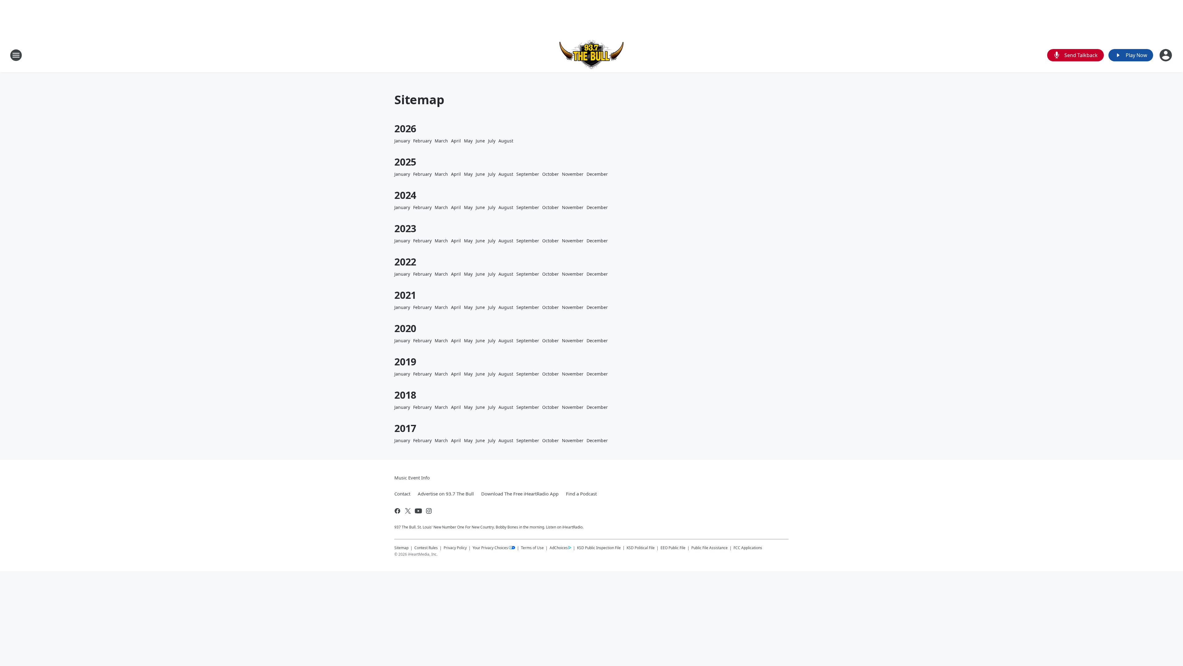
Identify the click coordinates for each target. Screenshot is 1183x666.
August (505, 141)
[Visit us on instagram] (429, 511)
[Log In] (1166, 55)
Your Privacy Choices (490, 547)
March (441, 141)
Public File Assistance (709, 547)
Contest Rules (426, 547)
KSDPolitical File (641, 547)
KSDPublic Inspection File (599, 547)
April (456, 141)
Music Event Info (412, 478)
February (422, 141)
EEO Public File (673, 547)
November (572, 174)
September (527, 174)
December (597, 174)
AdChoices (559, 547)
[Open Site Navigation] (16, 55)
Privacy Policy (455, 547)
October (550, 174)
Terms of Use (532, 547)
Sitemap (401, 547)
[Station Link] (591, 55)
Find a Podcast (581, 494)
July (491, 141)
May (468, 141)
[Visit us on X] (408, 511)
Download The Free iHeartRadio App (520, 494)
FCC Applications (748, 547)
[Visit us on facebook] (397, 511)
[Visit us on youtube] (418, 511)
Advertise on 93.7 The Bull (446, 494)
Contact (402, 494)
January (402, 141)
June (480, 141)
